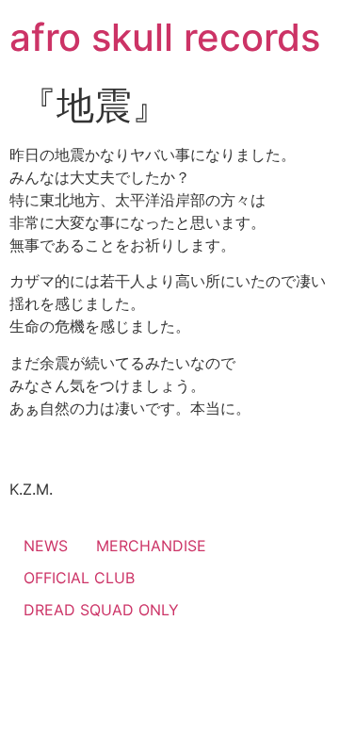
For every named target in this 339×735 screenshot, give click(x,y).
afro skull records (164, 37)
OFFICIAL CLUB (79, 577)
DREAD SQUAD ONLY (101, 609)
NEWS (46, 545)
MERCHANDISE (151, 545)
